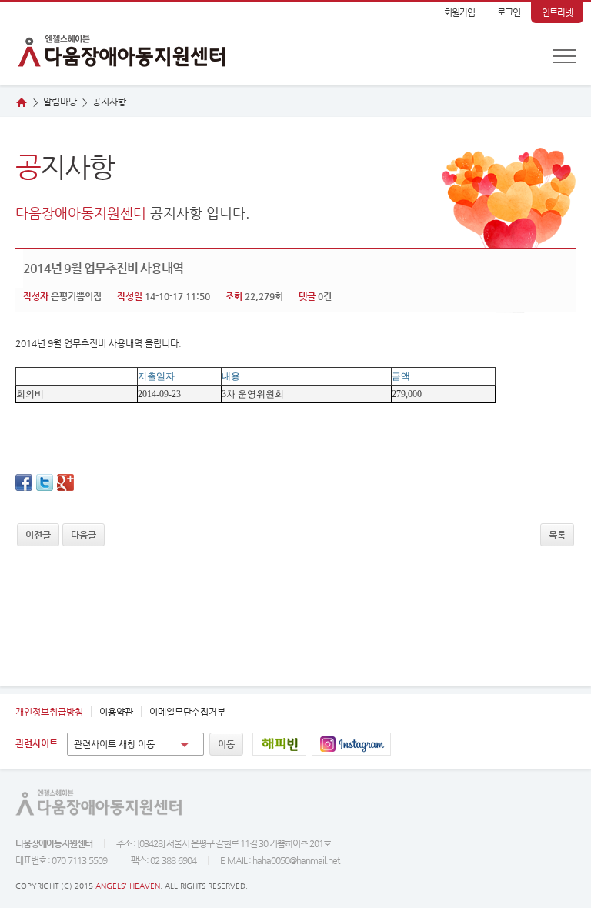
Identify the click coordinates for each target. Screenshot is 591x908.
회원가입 (459, 12)
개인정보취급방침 (49, 711)
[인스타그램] (351, 744)
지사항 (109, 101)
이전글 (38, 534)
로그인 (508, 12)
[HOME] (21, 102)
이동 (226, 744)
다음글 (83, 534)
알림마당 (60, 101)
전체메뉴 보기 (564, 56)
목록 (557, 534)
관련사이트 (36, 743)
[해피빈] (279, 744)
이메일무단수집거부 (187, 711)
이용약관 (116, 711)
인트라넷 (557, 12)
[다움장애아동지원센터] (115, 43)
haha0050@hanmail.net (295, 860)
